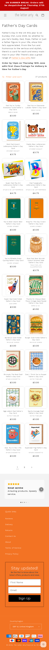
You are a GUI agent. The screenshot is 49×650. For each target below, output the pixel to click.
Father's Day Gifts (20, 58)
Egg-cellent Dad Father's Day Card (13, 412)
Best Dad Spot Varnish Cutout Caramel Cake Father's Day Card (36, 260)
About (8, 542)
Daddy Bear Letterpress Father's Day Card (36, 145)
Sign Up (24, 598)
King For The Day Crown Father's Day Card (36, 223)
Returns (8, 530)
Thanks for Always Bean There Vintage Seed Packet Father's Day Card (35, 301)
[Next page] (31, 467)
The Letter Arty (20, 645)
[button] (5, 15)
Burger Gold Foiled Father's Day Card (36, 339)
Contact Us (10, 536)
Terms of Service (13, 548)
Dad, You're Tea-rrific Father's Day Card (13, 449)
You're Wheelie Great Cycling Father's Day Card (13, 259)
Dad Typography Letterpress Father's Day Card (36, 185)
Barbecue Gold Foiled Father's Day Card (13, 339)
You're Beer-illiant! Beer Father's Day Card (13, 223)
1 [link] (17, 467)
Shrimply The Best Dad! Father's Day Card (13, 375)
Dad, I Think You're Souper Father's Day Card (36, 375)
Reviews (9, 518)
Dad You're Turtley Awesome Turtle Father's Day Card (13, 107)
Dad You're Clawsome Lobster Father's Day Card (35, 107)
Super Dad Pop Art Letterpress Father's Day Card (13, 185)
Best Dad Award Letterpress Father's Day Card (13, 146)
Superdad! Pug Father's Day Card (36, 449)
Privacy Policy (11, 554)
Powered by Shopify (34, 645)
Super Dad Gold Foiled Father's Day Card (13, 300)
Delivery (9, 524)
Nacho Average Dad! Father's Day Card (36, 412)
